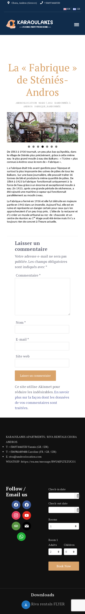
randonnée (54, 106)
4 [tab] (43, 147)
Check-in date (57, 489)
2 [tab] (33, 147)
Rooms (52, 519)
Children (69, 545)
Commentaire (28, 275)
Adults (52, 545)
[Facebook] (16, 504)
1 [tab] (29, 147)
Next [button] (73, 126)
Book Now (64, 566)
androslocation (26, 102)
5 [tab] (47, 147)
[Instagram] (16, 515)
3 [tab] (38, 147)
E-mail (22, 339)
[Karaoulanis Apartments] (30, 23)
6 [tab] (52, 147)
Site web (22, 356)
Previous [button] (12, 126)
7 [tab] (56, 147)
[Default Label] (26, 504)
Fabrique (40, 106)
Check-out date (58, 503)
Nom (21, 322)
